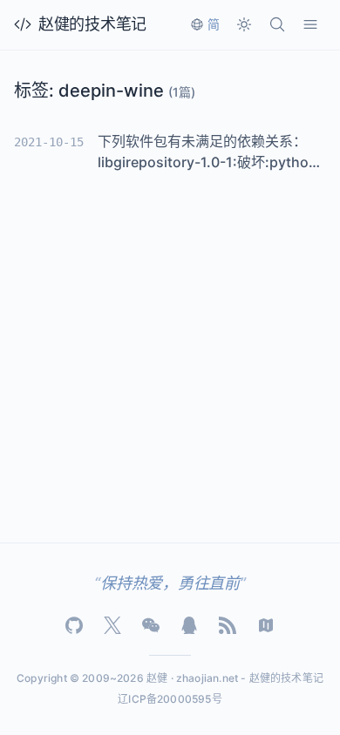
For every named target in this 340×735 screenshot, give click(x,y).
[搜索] (277, 24)
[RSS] (227, 625)
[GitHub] (74, 625)
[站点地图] (266, 625)
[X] (112, 625)
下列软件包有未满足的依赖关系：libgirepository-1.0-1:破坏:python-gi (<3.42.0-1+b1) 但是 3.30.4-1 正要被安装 (211, 152)
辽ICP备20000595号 (170, 698)
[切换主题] (244, 24)
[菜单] (310, 24)
